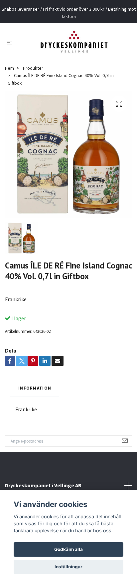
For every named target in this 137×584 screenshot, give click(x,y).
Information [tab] (34, 388)
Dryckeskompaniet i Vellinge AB (43, 485)
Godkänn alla (68, 549)
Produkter (33, 68)
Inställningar (68, 566)
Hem (9, 68)
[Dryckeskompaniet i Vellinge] (74, 42)
